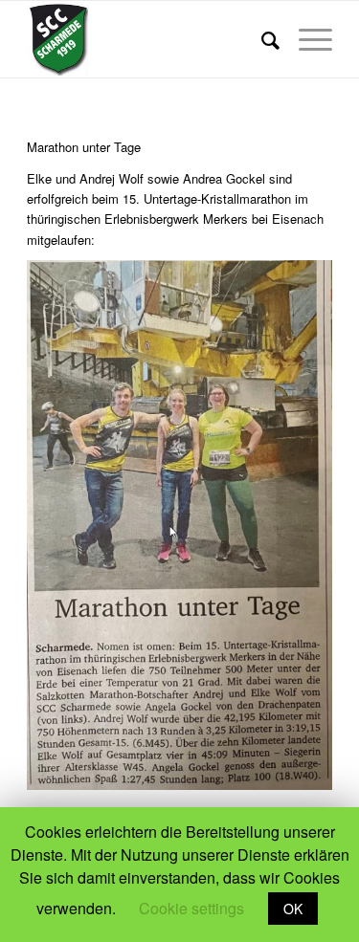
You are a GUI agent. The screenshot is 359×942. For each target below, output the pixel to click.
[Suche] (261, 39)
